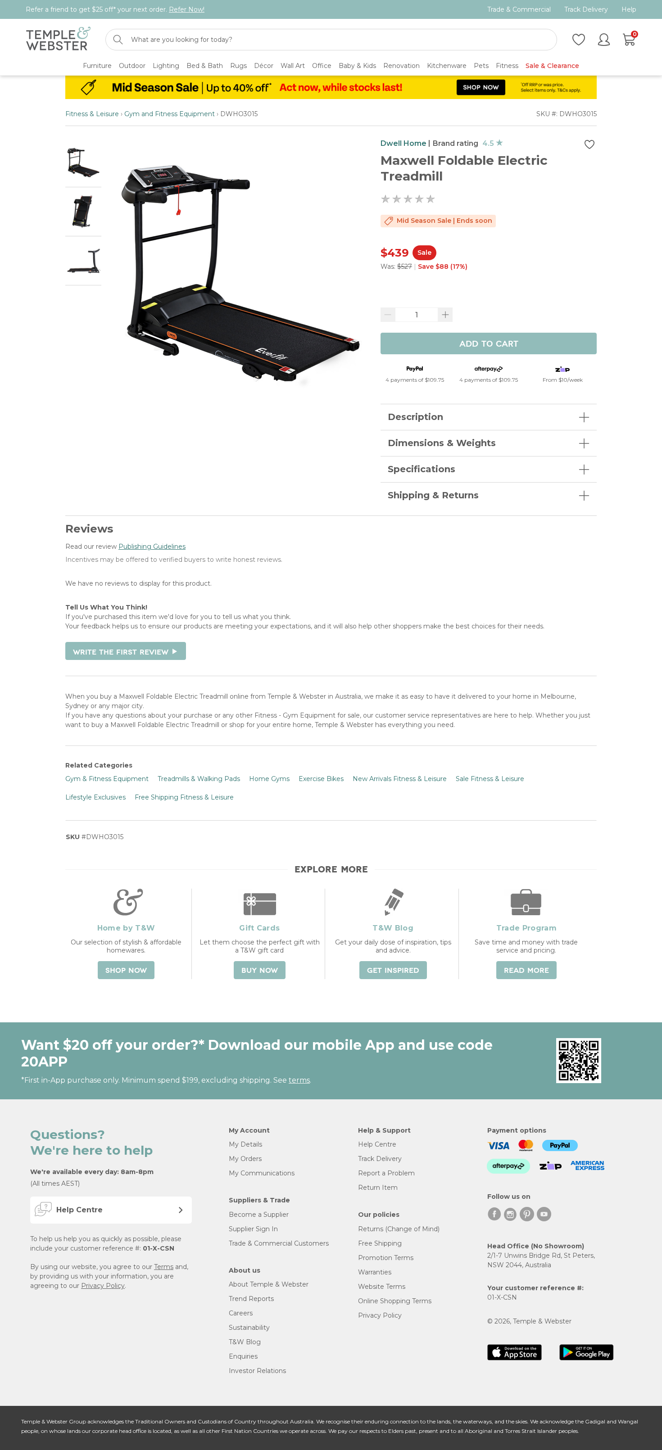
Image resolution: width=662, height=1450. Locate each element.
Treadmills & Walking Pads (199, 779)
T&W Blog (245, 1342)
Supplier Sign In (253, 1229)
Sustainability (249, 1328)
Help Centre (377, 1144)
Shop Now (126, 970)
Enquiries (243, 1356)
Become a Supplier (259, 1215)
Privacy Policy (103, 1286)
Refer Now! (186, 9)
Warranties (374, 1272)
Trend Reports (251, 1299)
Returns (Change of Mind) (399, 1229)
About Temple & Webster (268, 1284)
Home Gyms (269, 779)
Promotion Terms (385, 1258)
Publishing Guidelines (152, 546)
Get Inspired (393, 970)
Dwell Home (403, 143)
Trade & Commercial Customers (279, 1243)
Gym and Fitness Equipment (169, 114)
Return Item (378, 1187)
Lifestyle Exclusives (95, 797)
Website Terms (381, 1287)
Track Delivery (586, 10)
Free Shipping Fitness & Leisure (184, 797)
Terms (163, 1267)
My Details (245, 1144)
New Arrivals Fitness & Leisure (400, 779)
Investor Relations (257, 1371)
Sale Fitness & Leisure (490, 779)
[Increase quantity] (445, 314)
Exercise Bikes (321, 779)
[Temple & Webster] (58, 40)
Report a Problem (386, 1173)
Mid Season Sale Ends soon (444, 221)
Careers (241, 1313)
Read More (526, 970)
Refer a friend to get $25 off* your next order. (115, 9)
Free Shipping (380, 1243)
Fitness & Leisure (92, 114)
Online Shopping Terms (394, 1301)
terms (299, 1080)
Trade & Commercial (519, 10)
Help (628, 10)
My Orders (245, 1159)
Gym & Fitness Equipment (107, 779)
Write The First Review (125, 652)
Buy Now (259, 970)
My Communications (262, 1173)
